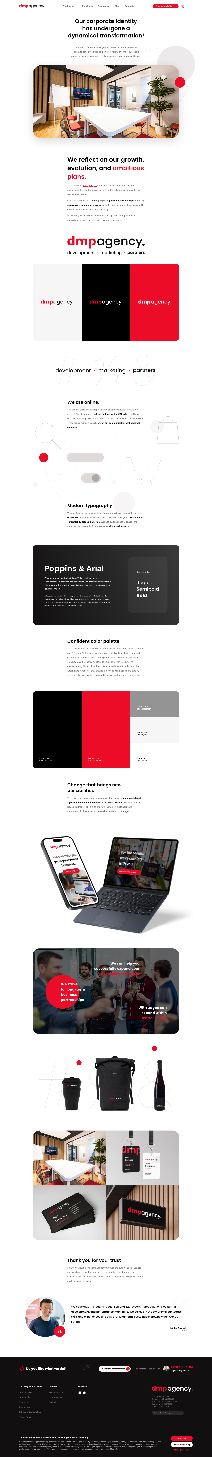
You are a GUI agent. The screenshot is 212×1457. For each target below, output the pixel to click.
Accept (182, 1438)
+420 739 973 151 (182, 1367)
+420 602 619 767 (56, 1392)
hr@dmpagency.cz (180, 1371)
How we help (24, 1407)
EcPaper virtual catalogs (30, 1412)
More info (114, 1449)
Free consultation (164, 6)
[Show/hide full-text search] (190, 6)
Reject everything (182, 1445)
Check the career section (113, 1369)
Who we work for (26, 1392)
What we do (24, 1397)
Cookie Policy (25, 1417)
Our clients (87, 6)
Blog (117, 6)
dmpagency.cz (90, 185)
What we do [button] (68, 6)
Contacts (129, 6)
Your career (104, 6)
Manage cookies (181, 1450)
